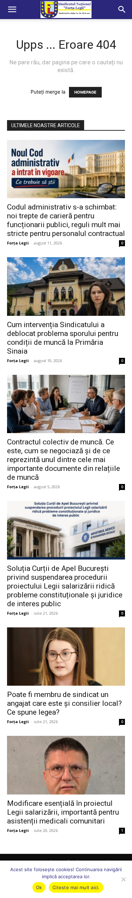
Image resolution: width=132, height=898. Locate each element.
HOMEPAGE (85, 92)
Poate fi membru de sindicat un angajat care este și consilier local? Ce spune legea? (64, 703)
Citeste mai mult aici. (76, 887)
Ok (39, 887)
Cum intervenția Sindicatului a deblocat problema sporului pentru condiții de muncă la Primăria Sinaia (62, 337)
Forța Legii (18, 243)
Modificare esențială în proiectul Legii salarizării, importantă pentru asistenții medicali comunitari (63, 812)
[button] (12, 9)
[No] (123, 879)
